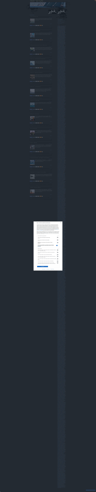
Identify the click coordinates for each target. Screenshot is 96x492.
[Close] (61, 223)
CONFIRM (42, 266)
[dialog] (48, 246)
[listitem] (48, 235)
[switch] (57, 237)
